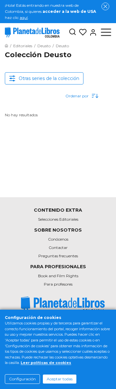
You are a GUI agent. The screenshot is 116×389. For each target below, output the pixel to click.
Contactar (58, 247)
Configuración (22, 378)
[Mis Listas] (81, 32)
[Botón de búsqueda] (72, 32)
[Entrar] (92, 32)
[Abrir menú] (106, 32)
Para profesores (58, 284)
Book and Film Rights (58, 275)
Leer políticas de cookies (46, 362)
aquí (24, 17)
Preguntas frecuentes (58, 255)
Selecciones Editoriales (58, 219)
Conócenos (58, 239)
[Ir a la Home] (6, 45)
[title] (63, 304)
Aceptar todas (59, 378)
